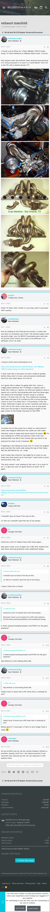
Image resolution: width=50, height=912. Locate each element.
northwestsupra (9, 27)
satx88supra (13, 319)
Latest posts (9, 814)
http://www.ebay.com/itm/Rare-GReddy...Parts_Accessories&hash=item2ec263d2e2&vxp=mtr (25, 492)
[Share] (44, 47)
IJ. (9, 529)
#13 (47, 747)
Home (44, 883)
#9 (48, 603)
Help (39, 883)
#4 (48, 358)
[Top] (2, 887)
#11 (47, 678)
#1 (48, 47)
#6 (48, 512)
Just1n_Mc (45, 807)
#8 (48, 566)
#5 (48, 486)
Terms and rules (18, 883)
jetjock (11, 295)
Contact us (6, 883)
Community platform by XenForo (24, 873)
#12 (47, 711)
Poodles (11, 503)
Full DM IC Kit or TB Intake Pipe (17, 820)
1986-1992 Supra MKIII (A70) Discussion (20, 825)
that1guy (12, 738)
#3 (48, 327)
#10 (47, 645)
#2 (48, 304)
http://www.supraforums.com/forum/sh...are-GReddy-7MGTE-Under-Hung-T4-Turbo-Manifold (22, 368)
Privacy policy (30, 883)
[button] (4, 8)
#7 (48, 538)
